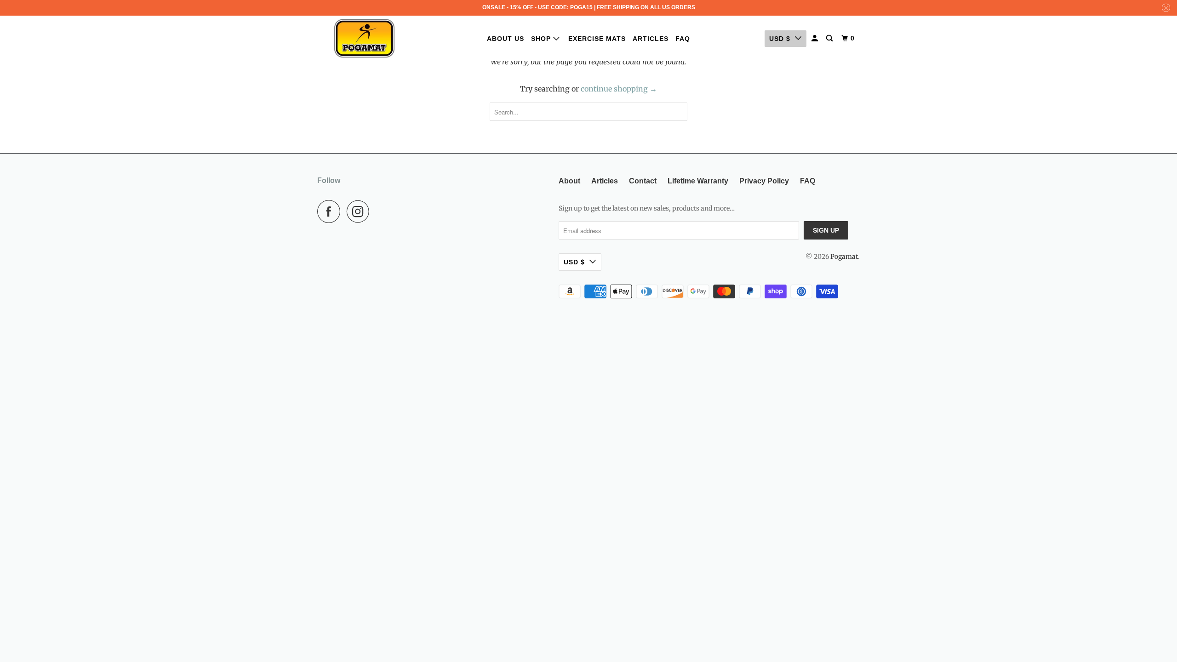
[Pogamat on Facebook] (331, 211)
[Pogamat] (364, 38)
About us (505, 38)
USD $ (779, 38)
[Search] (830, 38)
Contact (643, 181)
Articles (650, 38)
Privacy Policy (764, 181)
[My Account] (816, 38)
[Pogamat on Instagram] (360, 211)
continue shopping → (619, 88)
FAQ (682, 38)
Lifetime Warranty (698, 181)
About (569, 181)
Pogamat (844, 256)
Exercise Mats (597, 38)
